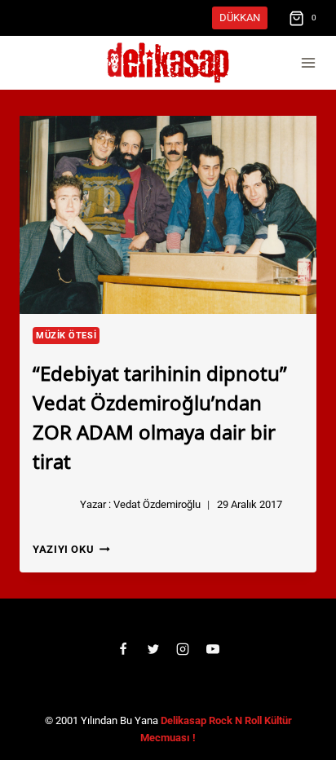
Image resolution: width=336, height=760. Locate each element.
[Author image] (53, 504)
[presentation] (168, 215)
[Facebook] (123, 649)
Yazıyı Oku (71, 549)
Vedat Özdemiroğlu (157, 504)
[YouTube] (213, 649)
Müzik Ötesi (66, 335)
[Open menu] (308, 63)
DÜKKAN (239, 17)
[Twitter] (153, 649)
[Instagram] (183, 649)
